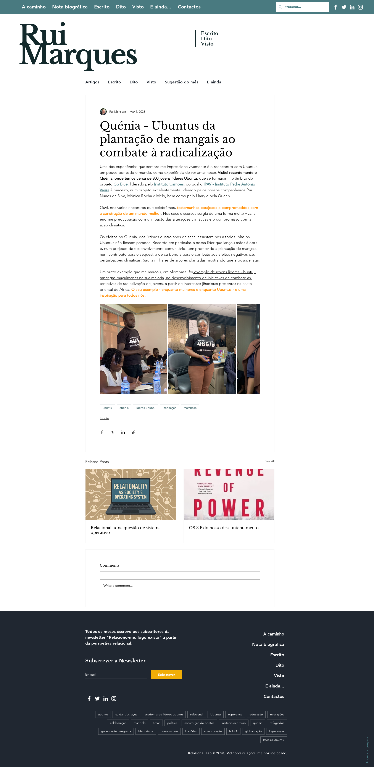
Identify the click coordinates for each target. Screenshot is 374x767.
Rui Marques (78, 45)
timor (156, 723)
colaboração (118, 723)
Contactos (274, 696)
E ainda (214, 82)
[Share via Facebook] (102, 432)
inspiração (169, 408)
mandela (139, 723)
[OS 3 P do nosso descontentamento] (229, 494)
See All (269, 461)
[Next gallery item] (254, 349)
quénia (124, 408)
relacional (196, 714)
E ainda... (274, 686)
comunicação (213, 731)
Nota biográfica (268, 644)
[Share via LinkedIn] (123, 432)
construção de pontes (199, 723)
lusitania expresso (234, 723)
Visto (151, 82)
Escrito (114, 82)
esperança (235, 714)
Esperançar (276, 731)
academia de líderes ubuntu (164, 714)
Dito (134, 82)
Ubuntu (215, 714)
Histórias (191, 731)
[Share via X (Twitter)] (112, 432)
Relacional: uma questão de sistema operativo (126, 530)
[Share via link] (134, 432)
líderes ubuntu (145, 408)
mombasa (190, 408)
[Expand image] (133, 349)
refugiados (277, 723)
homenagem (169, 731)
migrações (277, 714)
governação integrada (116, 731)
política (172, 723)
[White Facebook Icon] (335, 7)
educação (256, 714)
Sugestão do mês (181, 82)
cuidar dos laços (126, 714)
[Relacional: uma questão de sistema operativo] (130, 494)
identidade (145, 731)
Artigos (92, 82)
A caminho (273, 634)
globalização (253, 731)
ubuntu (107, 408)
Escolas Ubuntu (273, 740)
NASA (233, 731)
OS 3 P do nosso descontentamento (224, 527)
